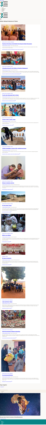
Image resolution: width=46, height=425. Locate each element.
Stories (12, 66)
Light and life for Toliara (7, 301)
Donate (3, 11)
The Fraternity (4, 8)
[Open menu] (0, 19)
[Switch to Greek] (2, 7)
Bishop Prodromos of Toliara (6, 45)
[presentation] (20, 32)
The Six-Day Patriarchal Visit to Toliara (10, 95)
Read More (12, 49)
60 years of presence (6, 258)
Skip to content (2, 0)
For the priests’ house (7, 205)
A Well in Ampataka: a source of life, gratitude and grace (14, 148)
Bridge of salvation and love (8, 182)
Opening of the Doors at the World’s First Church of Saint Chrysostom (17, 43)
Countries (3, 10)
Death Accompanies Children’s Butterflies (11, 331)
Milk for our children (6, 235)
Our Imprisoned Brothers (7, 375)
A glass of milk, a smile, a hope (8, 119)
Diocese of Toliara (4, 66)
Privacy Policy (2, 391)
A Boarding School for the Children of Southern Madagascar (15, 68)
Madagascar (8, 66)
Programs (3, 9)
